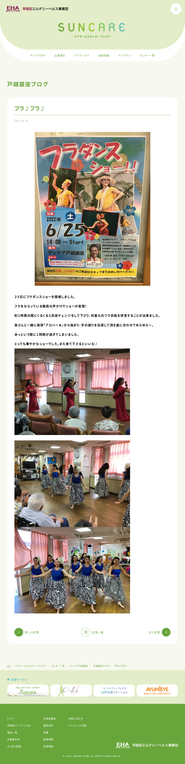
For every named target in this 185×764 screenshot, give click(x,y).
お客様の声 (13, 739)
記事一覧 (98, 632)
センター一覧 (147, 55)
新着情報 (48, 739)
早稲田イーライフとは (19, 725)
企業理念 (59, 55)
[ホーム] (8, 666)
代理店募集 (49, 718)
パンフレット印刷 (77, 725)
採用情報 (103, 55)
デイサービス (81, 55)
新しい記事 (32, 632)
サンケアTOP (38, 55)
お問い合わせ (75, 718)
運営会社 (48, 725)
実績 (45, 732)
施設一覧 (12, 732)
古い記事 (154, 632)
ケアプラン (124, 55)
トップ (10, 718)
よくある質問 (14, 746)
